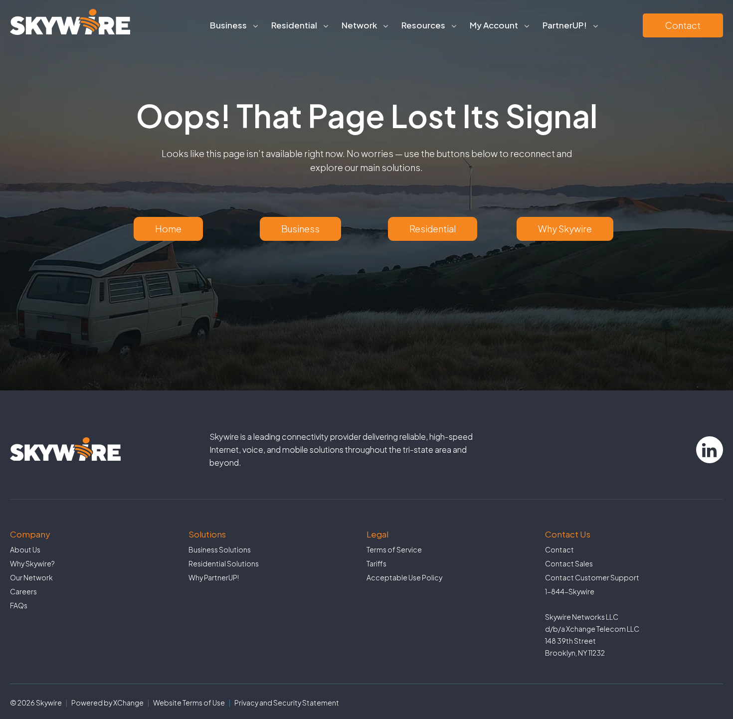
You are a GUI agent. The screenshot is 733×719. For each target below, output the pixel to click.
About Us (25, 549)
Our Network (31, 577)
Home (168, 228)
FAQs (18, 605)
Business (300, 228)
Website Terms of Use (189, 702)
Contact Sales (569, 563)
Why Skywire (565, 228)
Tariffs (376, 563)
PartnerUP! (565, 24)
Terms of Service (394, 549)
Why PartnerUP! (213, 577)
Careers (23, 591)
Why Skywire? (32, 563)
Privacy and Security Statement (286, 702)
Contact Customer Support (592, 577)
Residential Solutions (223, 563)
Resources (423, 24)
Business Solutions (219, 549)
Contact (683, 25)
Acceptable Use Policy (404, 577)
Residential (432, 228)
